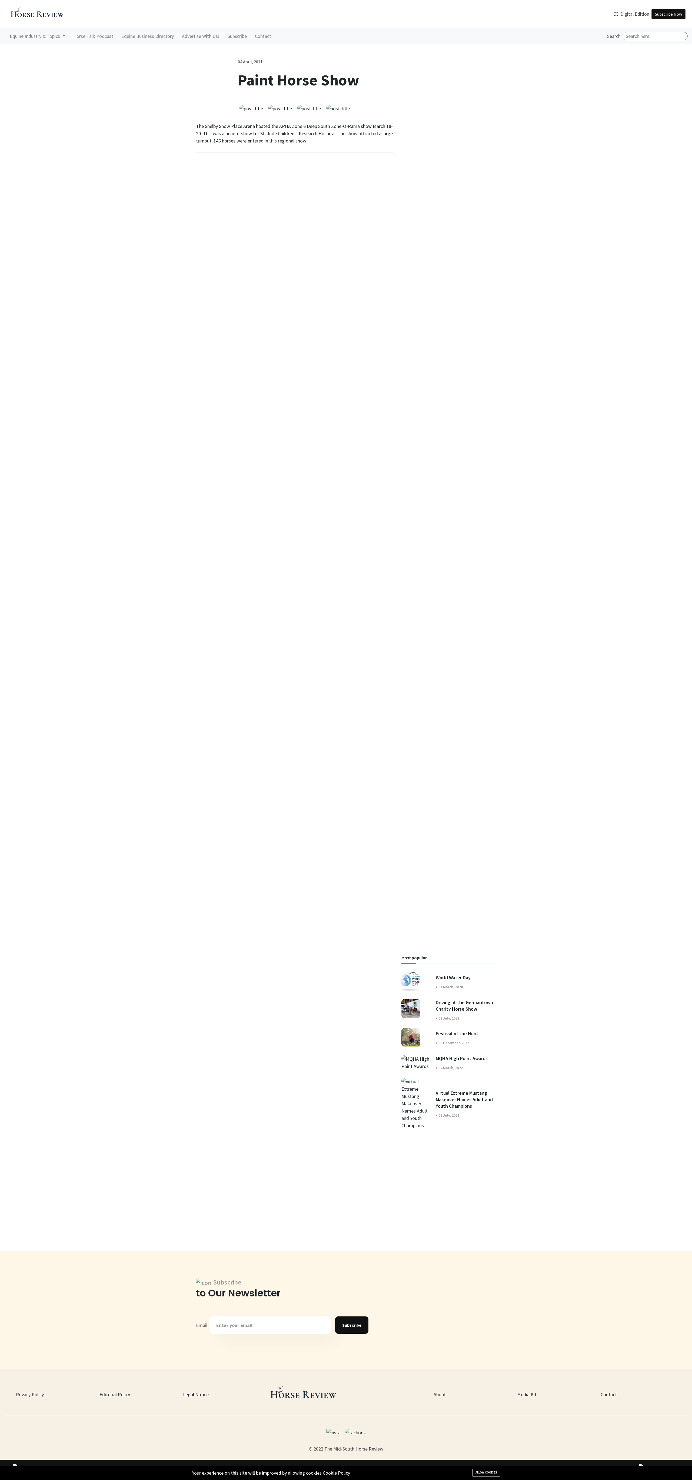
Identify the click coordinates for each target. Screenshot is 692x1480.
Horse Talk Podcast (93, 36)
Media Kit (527, 1394)
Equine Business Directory (147, 36)
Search (614, 36)
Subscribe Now (668, 14)
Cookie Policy (336, 1473)
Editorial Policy (114, 1394)
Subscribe (237, 36)
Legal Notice (196, 1394)
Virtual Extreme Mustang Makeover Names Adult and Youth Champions (464, 1099)
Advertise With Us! (200, 36)
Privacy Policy (30, 1394)
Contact (263, 36)
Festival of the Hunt (457, 1033)
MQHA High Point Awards (462, 1058)
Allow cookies (486, 1472)
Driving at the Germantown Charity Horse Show (464, 1005)
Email (201, 1325)
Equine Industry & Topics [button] (35, 36)
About (440, 1394)
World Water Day (453, 977)
